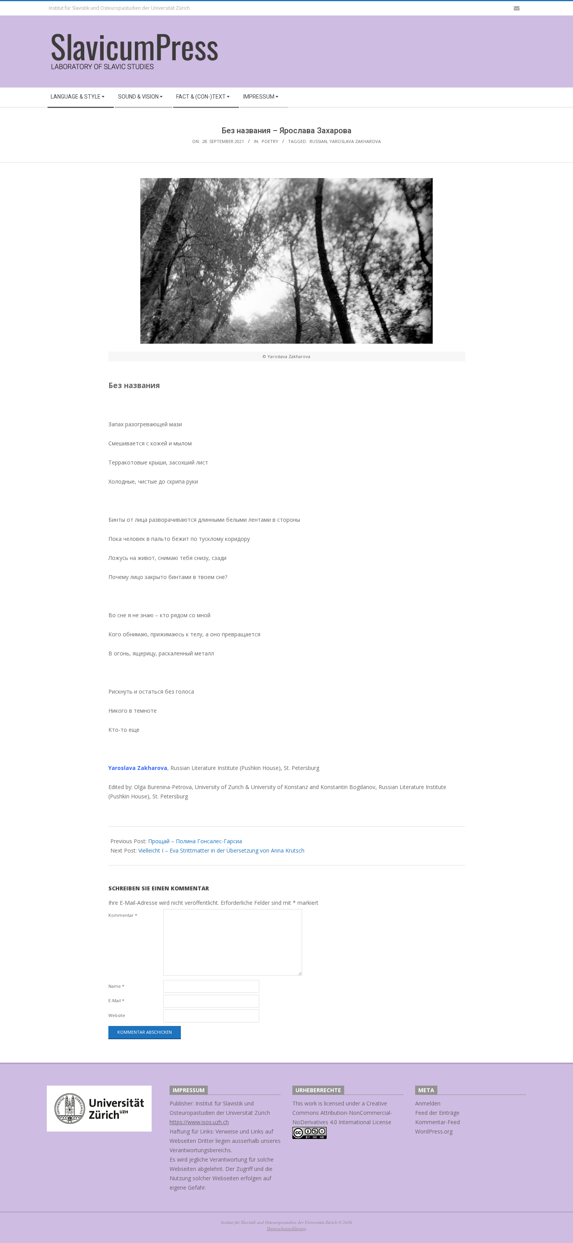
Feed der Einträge (437, 1112)
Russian (318, 141)
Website (116, 1015)
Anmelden (427, 1103)
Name (116, 986)
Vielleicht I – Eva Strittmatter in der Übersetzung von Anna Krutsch (221, 850)
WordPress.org (434, 1131)
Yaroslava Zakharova (355, 141)
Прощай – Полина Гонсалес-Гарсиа (195, 841)
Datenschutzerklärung (286, 1228)
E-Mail (116, 1000)
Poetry (270, 141)
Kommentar (122, 915)
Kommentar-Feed (437, 1122)
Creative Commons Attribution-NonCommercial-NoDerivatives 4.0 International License (342, 1113)
